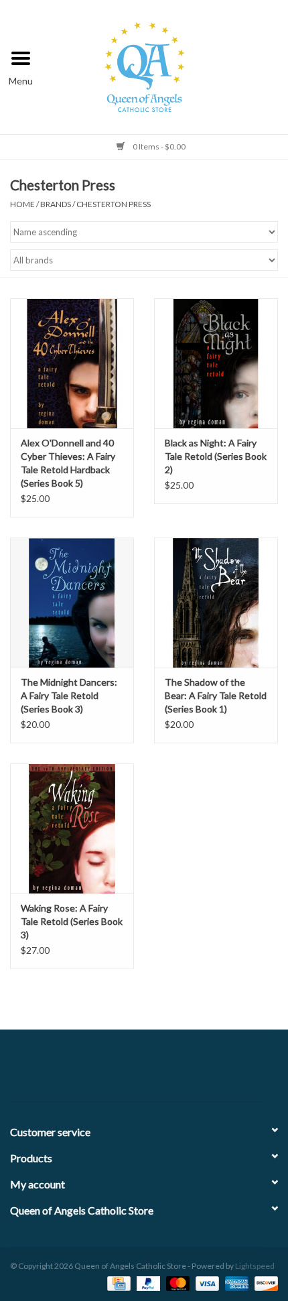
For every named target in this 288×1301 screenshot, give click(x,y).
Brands (55, 204)
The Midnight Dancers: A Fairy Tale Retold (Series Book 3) (69, 695)
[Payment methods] (116, 1283)
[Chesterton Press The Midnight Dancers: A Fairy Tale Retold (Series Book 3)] (72, 603)
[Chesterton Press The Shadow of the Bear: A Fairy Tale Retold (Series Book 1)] (216, 603)
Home (22, 204)
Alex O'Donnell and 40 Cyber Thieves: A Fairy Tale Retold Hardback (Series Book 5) (68, 463)
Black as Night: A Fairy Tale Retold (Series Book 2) (216, 456)
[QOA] (165, 65)
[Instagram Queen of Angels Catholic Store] (191, 1071)
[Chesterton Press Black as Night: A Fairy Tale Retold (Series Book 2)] (216, 363)
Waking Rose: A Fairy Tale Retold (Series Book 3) (72, 921)
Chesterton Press (113, 204)
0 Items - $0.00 (158, 146)
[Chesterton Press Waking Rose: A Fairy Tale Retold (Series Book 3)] (72, 828)
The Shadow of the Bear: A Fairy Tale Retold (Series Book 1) (216, 695)
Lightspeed (255, 1266)
